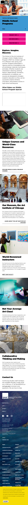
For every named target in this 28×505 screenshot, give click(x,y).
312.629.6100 (5, 431)
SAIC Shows (17, 464)
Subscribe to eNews (19, 461)
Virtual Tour (17, 485)
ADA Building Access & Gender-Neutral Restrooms (19, 478)
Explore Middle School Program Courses (12, 170)
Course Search (5, 480)
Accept (6, 501)
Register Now (13, 43)
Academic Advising (6, 472)
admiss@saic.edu (6, 421)
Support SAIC (17, 450)
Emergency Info (5, 439)
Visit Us (3, 437)
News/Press (17, 453)
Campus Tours (18, 472)
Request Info (13, 35)
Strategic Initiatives (6, 447)
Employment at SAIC (6, 464)
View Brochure (13, 39)
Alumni (16, 447)
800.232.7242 (5, 429)
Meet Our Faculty (7, 274)
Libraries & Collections (7, 486)
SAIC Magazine (18, 455)
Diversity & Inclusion (6, 458)
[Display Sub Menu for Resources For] (8, 403)
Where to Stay (18, 482)
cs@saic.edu (6, 386)
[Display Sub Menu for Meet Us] (5, 411)
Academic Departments (6, 475)
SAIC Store (17, 458)
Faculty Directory (6, 483)
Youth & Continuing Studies (10, 18)
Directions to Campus (19, 475)
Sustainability (5, 455)
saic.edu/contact (5, 426)
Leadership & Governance (7, 450)
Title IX (3, 461)
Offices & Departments (6, 453)
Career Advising (5, 477)
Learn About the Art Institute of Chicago (15, 221)
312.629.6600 (5, 434)
